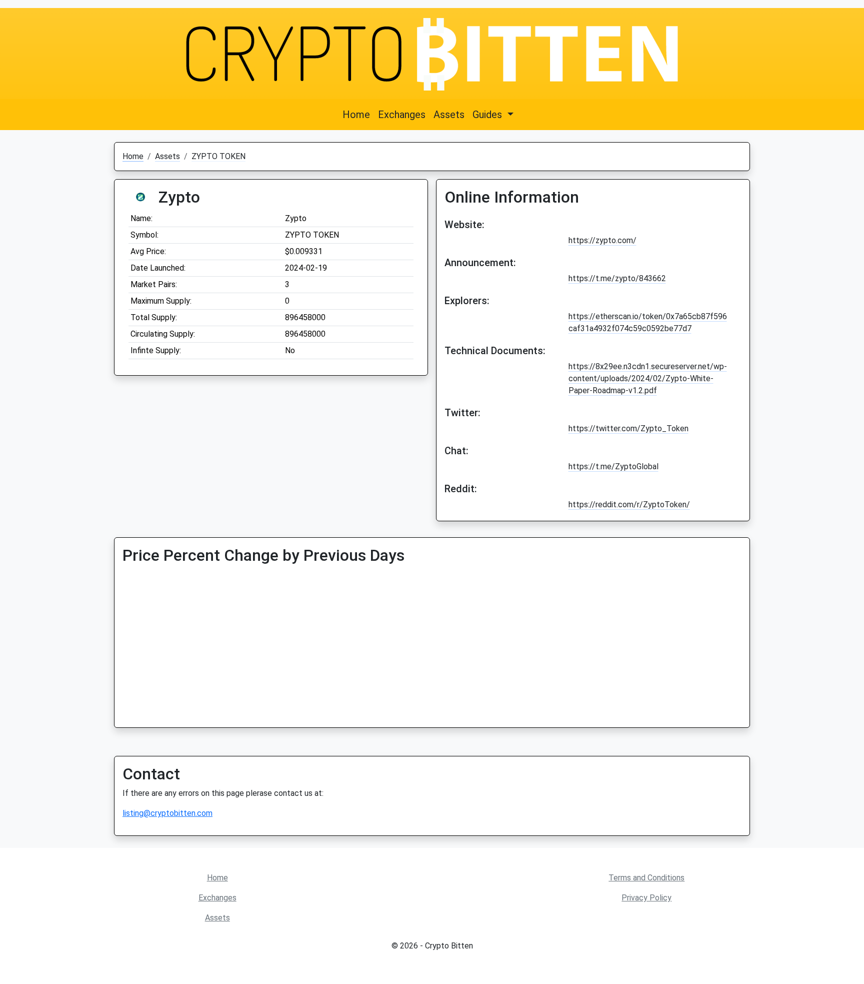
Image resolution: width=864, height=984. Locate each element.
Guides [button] (488, 115)
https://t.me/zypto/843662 (617, 278)
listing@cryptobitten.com (167, 813)
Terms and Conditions (646, 877)
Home (356, 115)
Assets (449, 115)
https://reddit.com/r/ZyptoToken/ (629, 504)
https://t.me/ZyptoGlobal (613, 466)
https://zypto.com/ (602, 240)
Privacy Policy (647, 897)
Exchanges (402, 115)
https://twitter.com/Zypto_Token (628, 428)
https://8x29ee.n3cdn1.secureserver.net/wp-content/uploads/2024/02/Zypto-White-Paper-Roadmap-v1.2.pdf (647, 378)
